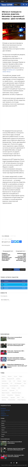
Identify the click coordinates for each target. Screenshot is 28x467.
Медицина (17, 395)
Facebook (3, 408)
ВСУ (11, 383)
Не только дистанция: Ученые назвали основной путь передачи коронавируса (16, 359)
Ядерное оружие (5, 392)
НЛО (23, 397)
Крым (24, 381)
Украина (10, 376)
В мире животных (22, 399)
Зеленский (11, 390)
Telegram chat (5, 415)
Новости (3, 376)
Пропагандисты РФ (14, 385)
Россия (15, 376)
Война (3, 378)
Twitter (3, 412)
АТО (14, 381)
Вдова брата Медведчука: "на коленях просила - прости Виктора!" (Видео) (17, 366)
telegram (14, 287)
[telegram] (16, 462)
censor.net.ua (6, 71)
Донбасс (18, 378)
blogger (23, 269)
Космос (3, 395)
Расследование (18, 383)
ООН (19, 388)
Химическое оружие (16, 392)
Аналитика (4, 381)
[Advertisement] (14, 118)
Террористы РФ (10, 378)
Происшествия (5, 383)
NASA (18, 397)
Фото (25, 383)
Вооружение (4, 385)
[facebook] (23, 1)
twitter (14, 284)
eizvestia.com (11, 70)
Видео (20, 376)
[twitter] (25, 1)
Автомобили (10, 395)
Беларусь (13, 388)
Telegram (3, 413)
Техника (22, 385)
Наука (8, 388)
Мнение (19, 381)
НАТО (3, 388)
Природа (4, 399)
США (10, 381)
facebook (16, 269)
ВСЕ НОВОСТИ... (5, 299)
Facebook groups (5, 410)
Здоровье (12, 397)
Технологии (4, 390)
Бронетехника (5, 397)
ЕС (17, 390)
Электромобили (11, 399)
